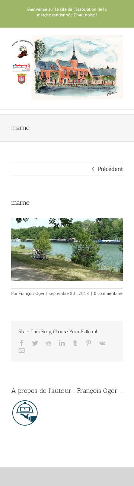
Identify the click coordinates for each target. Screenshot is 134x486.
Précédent (110, 168)
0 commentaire (108, 293)
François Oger (31, 293)
